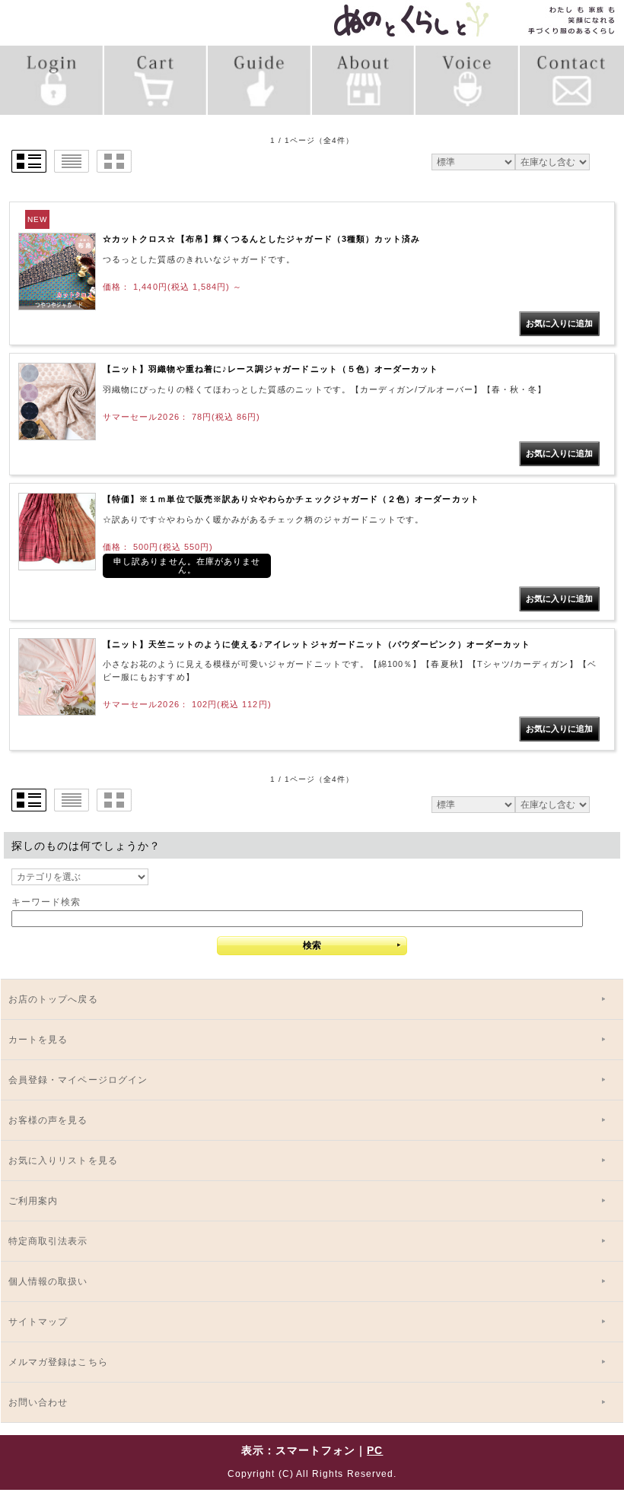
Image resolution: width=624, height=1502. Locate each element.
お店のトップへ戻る (53, 999)
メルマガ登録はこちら (58, 1362)
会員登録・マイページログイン (78, 1080)
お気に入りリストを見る (63, 1160)
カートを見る (38, 1039)
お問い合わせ (38, 1402)
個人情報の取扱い (48, 1281)
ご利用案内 (33, 1201)
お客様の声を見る (48, 1120)
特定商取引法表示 (48, 1241)
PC (375, 1450)
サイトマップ (38, 1321)
